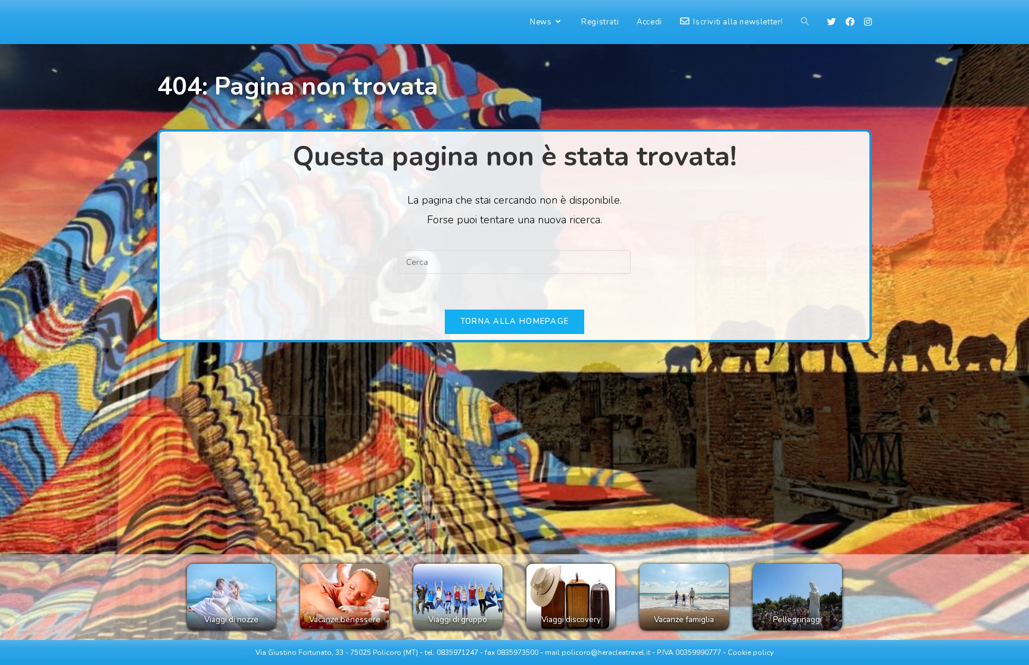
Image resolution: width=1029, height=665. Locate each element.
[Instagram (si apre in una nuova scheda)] (868, 22)
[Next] (820, 597)
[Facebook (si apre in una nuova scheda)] (850, 22)
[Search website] (805, 22)
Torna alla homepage (514, 321)
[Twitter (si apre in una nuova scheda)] (831, 22)
